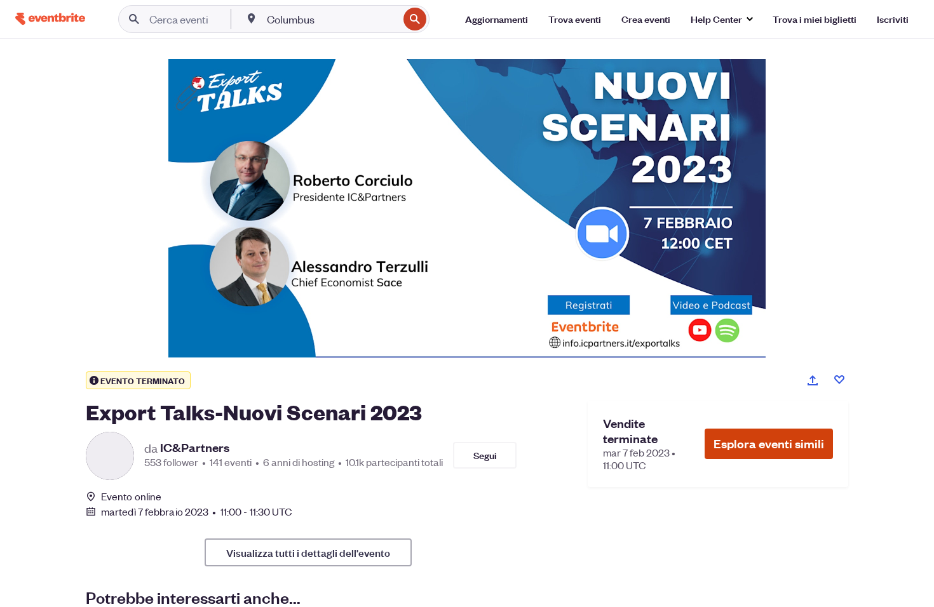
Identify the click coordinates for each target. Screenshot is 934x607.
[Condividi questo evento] (812, 380)
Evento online (131, 496)
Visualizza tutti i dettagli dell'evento (308, 552)
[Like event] (839, 380)
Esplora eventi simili (769, 443)
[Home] (50, 19)
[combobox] (331, 19)
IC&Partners (194, 447)
